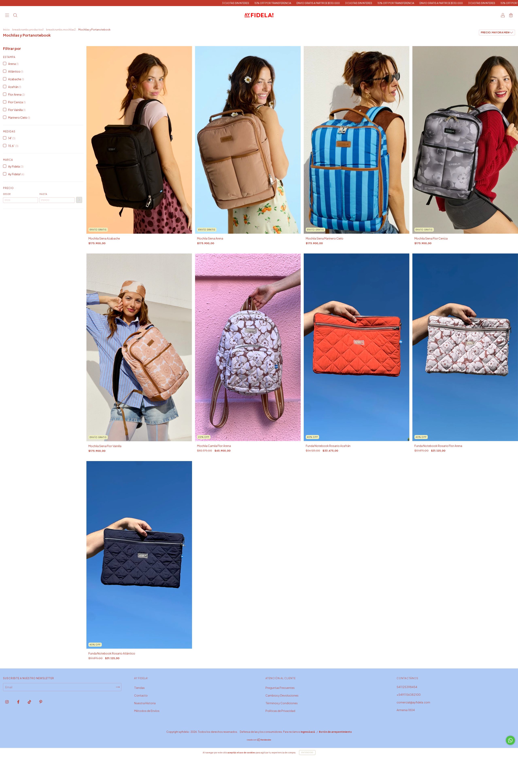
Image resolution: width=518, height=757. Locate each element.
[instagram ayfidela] (7, 702)
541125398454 (407, 687)
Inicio (6, 29)
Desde (7, 194)
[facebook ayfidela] (18, 702)
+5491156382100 (409, 694)
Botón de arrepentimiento (335, 731)
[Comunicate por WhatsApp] (510, 740)
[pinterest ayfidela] (41, 702)
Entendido (307, 753)
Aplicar (79, 200)
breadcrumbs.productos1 (28, 29)
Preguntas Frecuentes (280, 687)
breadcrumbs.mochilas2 (61, 29)
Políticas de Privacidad (280, 711)
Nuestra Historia (145, 703)
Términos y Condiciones (281, 703)
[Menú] (7, 15)
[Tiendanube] (259, 740)
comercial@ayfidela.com (413, 702)
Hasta (43, 194)
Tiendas (139, 687)
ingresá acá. (308, 731)
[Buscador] (15, 15)
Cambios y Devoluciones (281, 695)
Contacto (141, 695)
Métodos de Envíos (146, 711)
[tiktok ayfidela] (29, 702)
